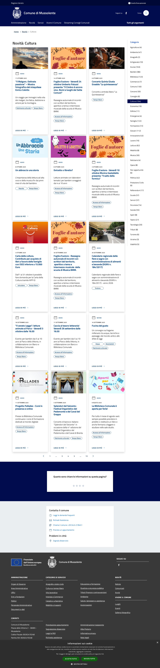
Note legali (84, 637)
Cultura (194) (135, 101)
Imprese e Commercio (54, 596)
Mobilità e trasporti (53, 605)
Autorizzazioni (86, 605)
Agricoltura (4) (136, 47)
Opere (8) (134, 165)
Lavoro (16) (134, 140)
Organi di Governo (18, 584)
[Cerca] (146, 13)
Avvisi (22, 74)
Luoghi (118, 604)
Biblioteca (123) (136, 76)
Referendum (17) (137, 190)
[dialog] (80, 654)
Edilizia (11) (134, 111)
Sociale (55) (134, 210)
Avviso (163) (135, 67)
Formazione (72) (136, 125)
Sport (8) (133, 214)
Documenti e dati (18, 609)
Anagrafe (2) (135, 57)
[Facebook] (125, 12)
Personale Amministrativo (21, 605)
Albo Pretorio (85, 629)
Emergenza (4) (136, 116)
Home (16, 31)
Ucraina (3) (134, 239)
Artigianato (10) (136, 62)
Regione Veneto (17, 3)
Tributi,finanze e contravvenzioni (93, 592)
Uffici (13, 592)
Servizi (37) (134, 200)
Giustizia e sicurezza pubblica (92, 588)
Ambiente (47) (135, 52)
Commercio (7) (136, 81)
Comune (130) (135, 86)
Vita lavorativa (51, 592)
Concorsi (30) (135, 91)
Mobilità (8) (134, 150)
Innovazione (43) (136, 135)
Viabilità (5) (134, 244)
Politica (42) (135, 177)
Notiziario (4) (135, 160)
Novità (24, 31)
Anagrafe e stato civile (55, 584)
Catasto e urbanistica (54, 601)
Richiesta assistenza (54, 637)
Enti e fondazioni (17, 596)
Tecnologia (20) (136, 224)
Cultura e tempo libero (55, 588)
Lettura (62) (135, 145)
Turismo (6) (134, 234)
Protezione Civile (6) (137, 184)
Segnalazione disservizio (55, 629)
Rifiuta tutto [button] (89, 659)
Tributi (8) (134, 229)
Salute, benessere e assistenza (92, 600)
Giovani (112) (135, 130)
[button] (80, 664)
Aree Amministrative (19, 588)
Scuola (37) (134, 195)
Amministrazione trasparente (92, 624)
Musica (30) (134, 155)
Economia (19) (135, 106)
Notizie (99, 318)
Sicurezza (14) (135, 205)
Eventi (117, 608)
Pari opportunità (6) (136, 171)
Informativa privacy (88, 633)
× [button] (157, 642)
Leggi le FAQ (51, 633)
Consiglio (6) (135, 96)
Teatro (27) (134, 219)
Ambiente (84, 596)
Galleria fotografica (122, 612)
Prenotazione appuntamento (57, 624)
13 (87, 456)
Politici (14, 601)
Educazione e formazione (90, 584)
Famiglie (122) (135, 121)
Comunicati (119, 588)
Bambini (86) (135, 71)
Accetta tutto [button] (71, 659)
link (102, 654)
